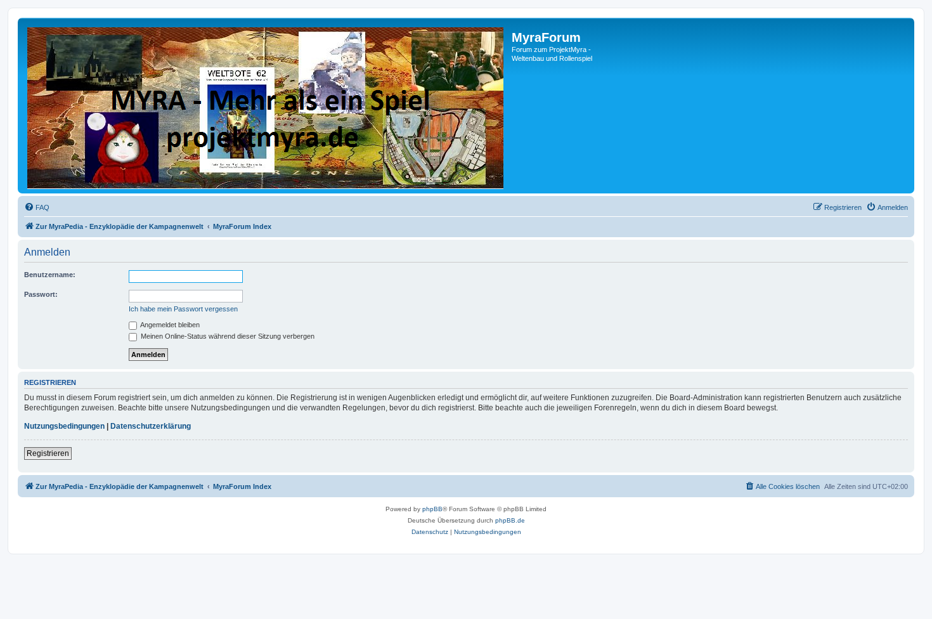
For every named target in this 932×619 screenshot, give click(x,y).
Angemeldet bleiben (169, 325)
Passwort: (41, 294)
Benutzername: (49, 274)
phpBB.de (510, 520)
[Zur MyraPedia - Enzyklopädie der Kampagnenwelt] (266, 105)
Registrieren (48, 453)
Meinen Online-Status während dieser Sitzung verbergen (226, 336)
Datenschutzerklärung (150, 426)
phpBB (432, 508)
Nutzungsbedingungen (64, 426)
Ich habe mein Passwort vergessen (183, 309)
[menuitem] (36, 207)
